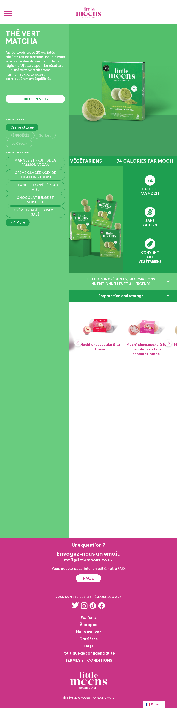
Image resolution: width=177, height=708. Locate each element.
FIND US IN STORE (35, 99)
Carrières (88, 638)
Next (168, 343)
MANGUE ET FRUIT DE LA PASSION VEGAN (35, 162)
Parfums (89, 617)
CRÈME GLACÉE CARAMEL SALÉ (35, 212)
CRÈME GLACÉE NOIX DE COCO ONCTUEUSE (35, 174)
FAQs (88, 578)
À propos (88, 624)
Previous (77, 343)
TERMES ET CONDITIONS (88, 660)
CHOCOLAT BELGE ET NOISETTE (35, 199)
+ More (17, 222)
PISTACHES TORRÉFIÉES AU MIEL (35, 187)
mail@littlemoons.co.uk (88, 560)
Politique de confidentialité (88, 653)
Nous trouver (88, 631)
